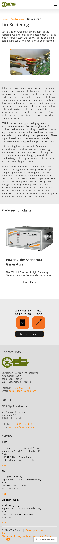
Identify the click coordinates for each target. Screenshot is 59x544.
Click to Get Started (29, 334)
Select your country (36, 530)
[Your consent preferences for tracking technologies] (45, 539)
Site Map (6, 533)
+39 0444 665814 (23, 424)
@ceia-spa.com (22, 390)
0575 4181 (22, 387)
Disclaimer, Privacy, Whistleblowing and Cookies (27, 536)
